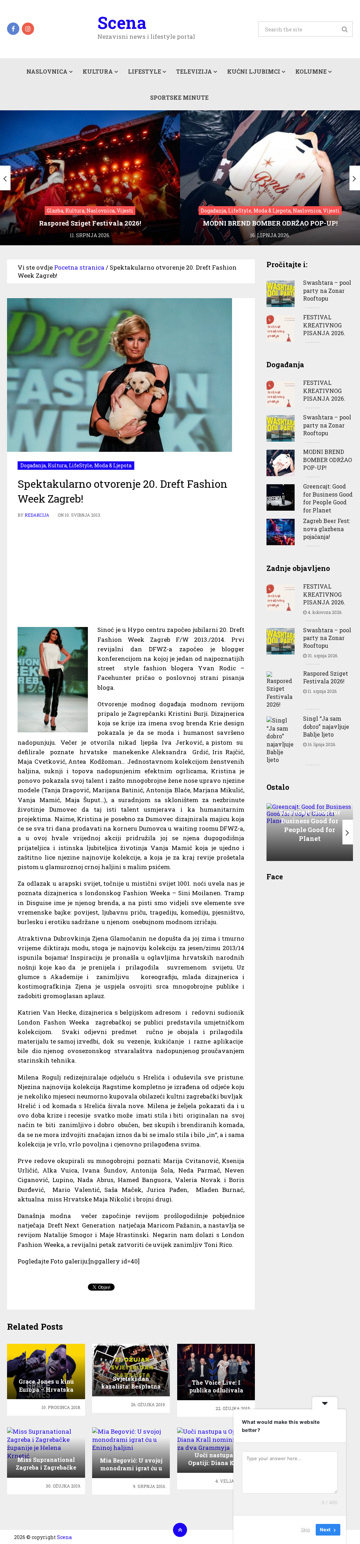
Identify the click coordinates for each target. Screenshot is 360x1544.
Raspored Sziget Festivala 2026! (325, 677)
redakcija (37, 515)
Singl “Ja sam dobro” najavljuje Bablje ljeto (326, 726)
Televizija (194, 71)
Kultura (98, 71)
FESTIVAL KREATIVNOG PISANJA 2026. (324, 325)
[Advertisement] (131, 572)
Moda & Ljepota (112, 465)
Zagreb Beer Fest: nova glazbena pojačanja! (326, 528)
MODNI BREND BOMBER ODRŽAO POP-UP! (327, 459)
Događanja (33, 465)
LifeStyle (144, 71)
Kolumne (311, 71)
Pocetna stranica (79, 267)
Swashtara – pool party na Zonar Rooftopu (327, 290)
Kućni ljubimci (253, 71)
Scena (121, 22)
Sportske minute (179, 97)
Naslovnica (47, 71)
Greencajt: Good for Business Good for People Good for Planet (328, 497)
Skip (305, 1529)
